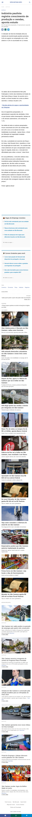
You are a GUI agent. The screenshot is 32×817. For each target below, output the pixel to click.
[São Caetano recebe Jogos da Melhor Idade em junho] (16, 773)
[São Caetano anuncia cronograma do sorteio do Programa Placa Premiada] (16, 645)
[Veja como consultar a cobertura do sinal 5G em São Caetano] (14, 513)
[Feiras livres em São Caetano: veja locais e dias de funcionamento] (14, 561)
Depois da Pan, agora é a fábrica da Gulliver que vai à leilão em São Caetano (14, 381)
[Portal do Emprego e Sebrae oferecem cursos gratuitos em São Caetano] (16, 743)
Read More (12, 633)
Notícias (8, 6)
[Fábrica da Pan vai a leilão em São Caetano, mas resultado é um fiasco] (14, 443)
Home (2, 6)
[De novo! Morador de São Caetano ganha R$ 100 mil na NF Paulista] (14, 490)
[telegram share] (8, 30)
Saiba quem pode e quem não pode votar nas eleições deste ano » (16, 298)
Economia (10, 287)
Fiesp (16, 287)
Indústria (21, 287)
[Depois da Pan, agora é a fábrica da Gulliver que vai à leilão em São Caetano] (14, 369)
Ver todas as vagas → (8, 242)
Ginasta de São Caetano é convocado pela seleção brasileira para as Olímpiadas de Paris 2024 (16, 692)
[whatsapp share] (5, 30)
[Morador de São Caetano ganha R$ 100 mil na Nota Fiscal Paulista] (14, 585)
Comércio (3, 287)
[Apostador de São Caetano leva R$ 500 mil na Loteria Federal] (14, 466)
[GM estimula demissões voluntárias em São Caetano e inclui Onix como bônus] (14, 342)
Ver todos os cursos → (8, 277)
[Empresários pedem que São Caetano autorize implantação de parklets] (14, 536)
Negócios (27, 287)
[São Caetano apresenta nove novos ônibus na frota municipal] (16, 712)
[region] (12, 66)
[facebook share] (2, 30)
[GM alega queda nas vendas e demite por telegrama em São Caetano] (14, 396)
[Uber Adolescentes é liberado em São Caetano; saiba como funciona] (14, 319)
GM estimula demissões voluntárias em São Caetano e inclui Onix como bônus (14, 354)
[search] (30, 2)
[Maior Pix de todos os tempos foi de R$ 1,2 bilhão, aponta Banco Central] (14, 419)
